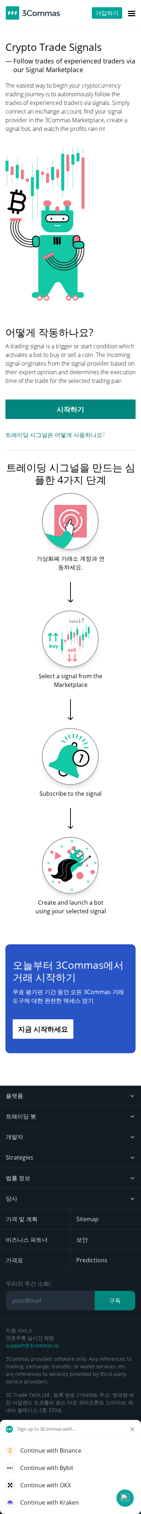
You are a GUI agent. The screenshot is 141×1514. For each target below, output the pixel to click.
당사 (11, 1198)
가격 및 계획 (22, 1219)
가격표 (14, 1260)
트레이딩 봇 (21, 1116)
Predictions (91, 1260)
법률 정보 (18, 1178)
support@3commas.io (32, 1345)
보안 (82, 1240)
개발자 (14, 1137)
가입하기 (107, 13)
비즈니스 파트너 (27, 1240)
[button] (125, 1498)
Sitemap (87, 1219)
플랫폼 (14, 1096)
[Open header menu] (131, 13)
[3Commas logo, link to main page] (33, 13)
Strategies (19, 1157)
